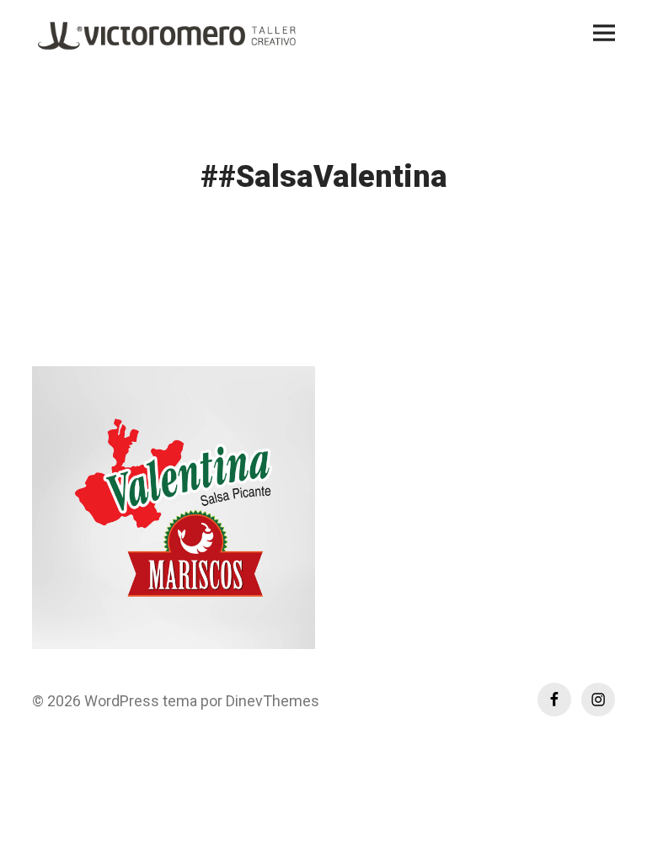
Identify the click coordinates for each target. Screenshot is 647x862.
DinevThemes (270, 701)
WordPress (121, 701)
